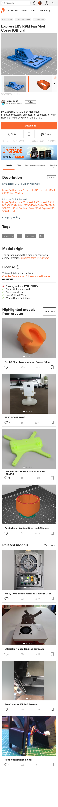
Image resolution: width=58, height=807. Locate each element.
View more (49, 311)
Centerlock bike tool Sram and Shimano (27, 528)
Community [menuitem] (44, 10)
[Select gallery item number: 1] (24, 356)
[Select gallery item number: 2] (26, 356)
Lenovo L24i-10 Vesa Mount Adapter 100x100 (25, 472)
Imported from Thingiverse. (35, 257)
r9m (41, 236)
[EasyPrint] (34, 3)
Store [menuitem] (23, 10)
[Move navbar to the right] (55, 10)
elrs (19, 236)
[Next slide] (54, 84)
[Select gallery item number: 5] (33, 356)
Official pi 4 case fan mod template (24, 649)
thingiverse (8, 236)
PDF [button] (53, 177)
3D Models (8, 19)
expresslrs (30, 236)
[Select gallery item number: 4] (31, 356)
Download (30, 125)
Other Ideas (40, 19)
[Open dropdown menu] (55, 26)
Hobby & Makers (24, 19)
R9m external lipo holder (18, 759)
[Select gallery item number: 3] (29, 356)
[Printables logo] (3, 10)
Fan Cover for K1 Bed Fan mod (21, 704)
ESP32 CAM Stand (15, 417)
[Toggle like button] (6, 367)
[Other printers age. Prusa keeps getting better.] (29, 152)
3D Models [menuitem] (13, 10)
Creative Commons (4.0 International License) (26, 277)
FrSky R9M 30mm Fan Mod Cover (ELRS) (28, 593)
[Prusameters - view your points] (40, 3)
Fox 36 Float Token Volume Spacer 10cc (27, 362)
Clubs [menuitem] (32, 10)
